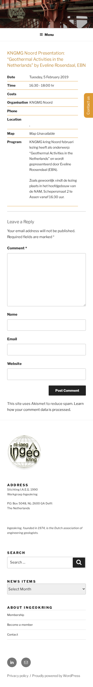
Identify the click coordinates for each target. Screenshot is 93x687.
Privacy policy (17, 676)
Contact (12, 634)
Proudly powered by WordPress (56, 676)
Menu (49, 35)
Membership (15, 615)
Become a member (20, 624)
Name (12, 314)
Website (14, 364)
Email (12, 339)
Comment (17, 248)
